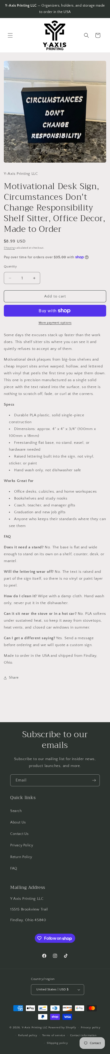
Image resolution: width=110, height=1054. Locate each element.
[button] (10, 35)
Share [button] (14, 678)
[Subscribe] (94, 780)
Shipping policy (57, 1043)
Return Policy (21, 857)
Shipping (9, 248)
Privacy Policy (21, 845)
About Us (18, 822)
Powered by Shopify (62, 1027)
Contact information (83, 1035)
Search (16, 811)
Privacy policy (91, 1027)
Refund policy (27, 1035)
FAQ (13, 868)
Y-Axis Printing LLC (35, 1027)
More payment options (55, 322)
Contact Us (19, 834)
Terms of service (53, 1035)
